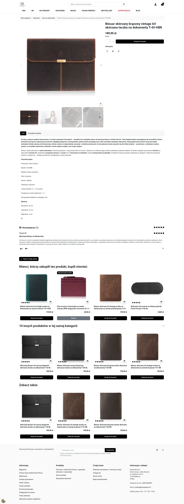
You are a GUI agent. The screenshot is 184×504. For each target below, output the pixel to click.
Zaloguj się (96, 473)
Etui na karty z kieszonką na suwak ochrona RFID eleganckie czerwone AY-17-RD (73, 308)
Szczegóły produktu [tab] (34, 133)
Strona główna (26, 18)
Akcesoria (36, 18)
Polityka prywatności (26, 479)
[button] (162, 4)
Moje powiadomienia (100, 479)
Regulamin (22, 470)
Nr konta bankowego (26, 489)
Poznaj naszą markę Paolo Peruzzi (31, 473)
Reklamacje (23, 476)
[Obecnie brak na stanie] (73, 288)
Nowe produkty (61, 475)
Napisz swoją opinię (29, 259)
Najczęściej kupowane (63, 478)
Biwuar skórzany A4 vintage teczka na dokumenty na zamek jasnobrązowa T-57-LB (110, 308)
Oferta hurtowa (24, 483)
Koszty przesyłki (24, 486)
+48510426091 (147, 483)
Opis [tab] (23, 133)
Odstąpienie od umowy (27, 492)
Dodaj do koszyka (140, 41)
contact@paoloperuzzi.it (142, 487)
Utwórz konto (97, 476)
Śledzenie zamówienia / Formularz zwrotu (107, 470)
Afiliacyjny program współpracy (29, 499)
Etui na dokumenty (48, 18)
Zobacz (73, 318)
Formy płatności (24, 496)
